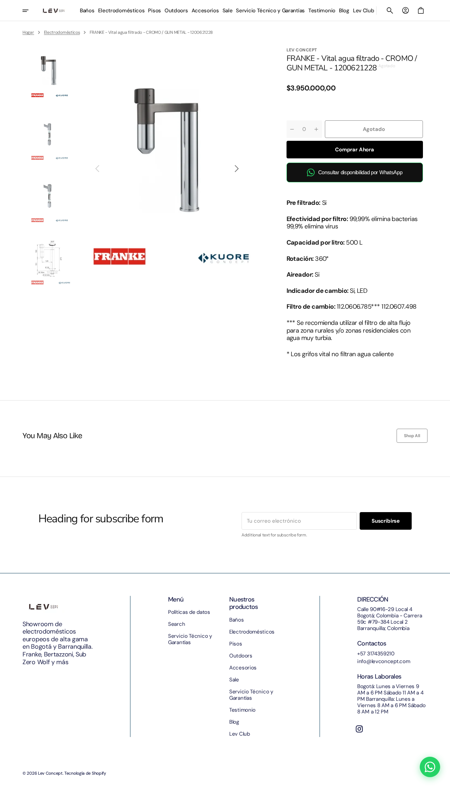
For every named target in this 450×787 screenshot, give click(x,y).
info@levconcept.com (383, 661)
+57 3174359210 (375, 653)
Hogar (28, 32)
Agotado (374, 129)
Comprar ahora (354, 149)
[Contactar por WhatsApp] (430, 767)
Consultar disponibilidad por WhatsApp (360, 172)
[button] (390, 10)
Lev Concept (50, 773)
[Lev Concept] (54, 10)
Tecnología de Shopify (85, 773)
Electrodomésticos (62, 32)
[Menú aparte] (30, 10)
